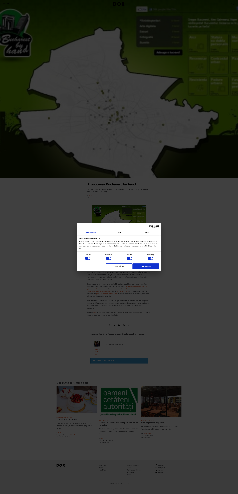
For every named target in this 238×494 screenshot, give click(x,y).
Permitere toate (146, 266)
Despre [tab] (147, 232)
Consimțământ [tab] (91, 232)
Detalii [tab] (119, 232)
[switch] (108, 258)
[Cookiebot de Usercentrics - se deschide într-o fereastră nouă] (151, 226)
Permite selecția (119, 266)
